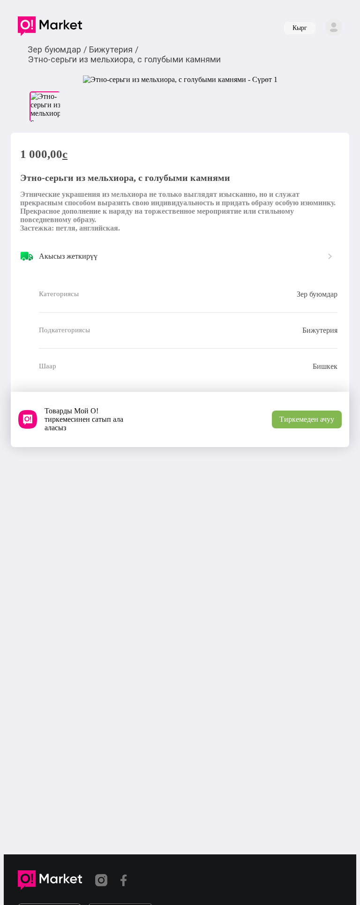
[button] (50, 28)
